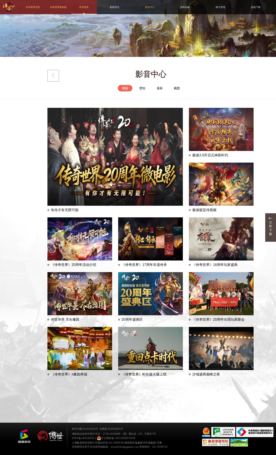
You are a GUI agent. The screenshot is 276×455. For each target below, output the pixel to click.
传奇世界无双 (33, 7)
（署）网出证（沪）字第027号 (138, 433)
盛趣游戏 (24, 436)
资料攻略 (185, 7)
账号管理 (220, 7)
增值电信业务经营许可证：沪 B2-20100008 (96, 433)
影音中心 (150, 7)
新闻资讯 (114, 7)
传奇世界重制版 (58, 7)
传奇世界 (84, 7)
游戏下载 (255, 7)
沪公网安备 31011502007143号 (118, 438)
